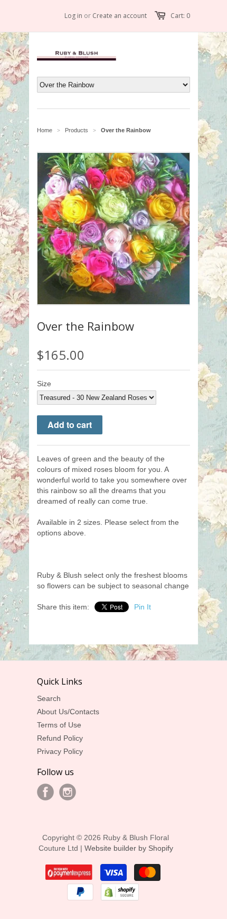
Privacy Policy (60, 751)
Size (44, 383)
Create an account (119, 15)
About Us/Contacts (68, 711)
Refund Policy (60, 738)
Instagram (67, 792)
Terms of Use (59, 725)
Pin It (142, 607)
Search (49, 698)
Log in (73, 15)
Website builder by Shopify (128, 848)
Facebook (45, 792)
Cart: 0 (180, 15)
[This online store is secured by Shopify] (120, 898)
